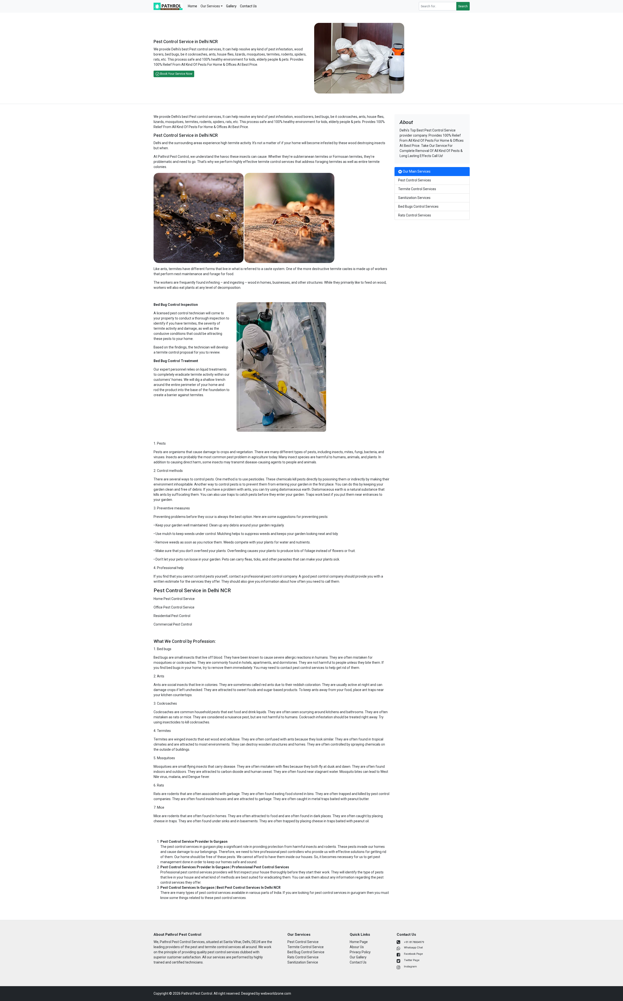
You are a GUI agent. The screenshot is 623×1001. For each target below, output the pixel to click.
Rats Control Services (414, 215)
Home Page (359, 942)
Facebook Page (413, 953)
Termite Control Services (417, 189)
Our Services (210, 6)
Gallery (231, 6)
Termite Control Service (305, 947)
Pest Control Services (414, 180)
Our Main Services (416, 171)
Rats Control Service (303, 957)
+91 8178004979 (414, 942)
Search (463, 6)
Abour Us (357, 947)
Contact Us (248, 6)
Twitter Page (411, 960)
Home (192, 6)
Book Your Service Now (175, 73)
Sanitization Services (414, 198)
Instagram (410, 966)
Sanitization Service (302, 962)
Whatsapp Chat (413, 947)
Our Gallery (358, 957)
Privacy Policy (360, 952)
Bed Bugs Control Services (418, 206)
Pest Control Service (303, 942)
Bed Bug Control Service (305, 952)
